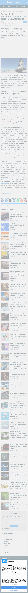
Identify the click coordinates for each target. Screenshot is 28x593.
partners (10, 565)
